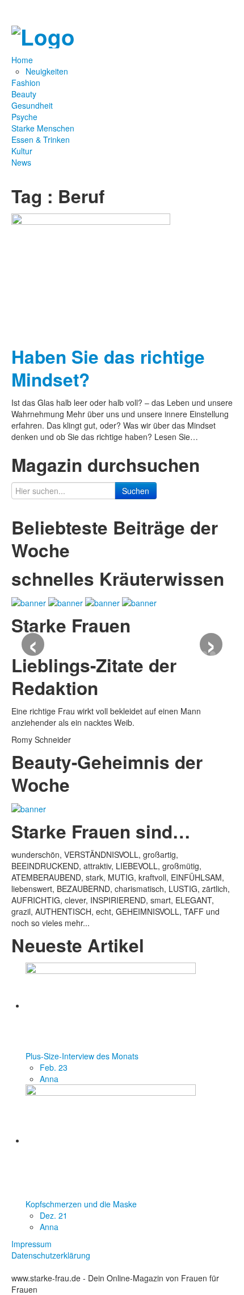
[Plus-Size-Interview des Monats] (111, 1005)
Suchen (135, 490)
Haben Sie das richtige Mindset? (108, 368)
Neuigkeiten (47, 71)
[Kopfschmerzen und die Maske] (111, 1140)
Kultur (21, 151)
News (21, 162)
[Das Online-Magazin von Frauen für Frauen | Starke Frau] (43, 34)
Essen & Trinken (40, 139)
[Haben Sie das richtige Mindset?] (90, 275)
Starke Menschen (42, 128)
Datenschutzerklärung (50, 1255)
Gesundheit (32, 105)
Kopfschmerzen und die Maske (81, 1204)
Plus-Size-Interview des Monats (82, 1056)
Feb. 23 (54, 1067)
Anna (49, 1078)
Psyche (24, 116)
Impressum (31, 1243)
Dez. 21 (54, 1215)
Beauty (23, 94)
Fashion (25, 82)
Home (23, 59)
